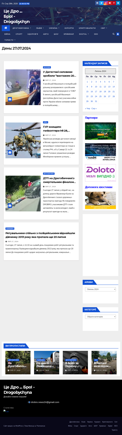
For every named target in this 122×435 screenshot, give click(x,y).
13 (109, 87)
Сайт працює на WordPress (14, 426)
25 (100, 96)
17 (96, 92)
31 (96, 101)
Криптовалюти (87, 28)
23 (92, 96)
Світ (103, 28)
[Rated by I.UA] (6, 411)
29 (87, 101)
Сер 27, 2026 (15, 370)
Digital (83, 34)
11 (100, 87)
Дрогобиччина (21, 28)
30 (92, 101)
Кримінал (69, 34)
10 (96, 87)
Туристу (9, 40)
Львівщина (10, 228)
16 (92, 92)
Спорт (19, 34)
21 (114, 92)
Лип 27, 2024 (50, 80)
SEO (96, 34)
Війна (7, 34)
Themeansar (40, 426)
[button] (113, 34)
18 (100, 92)
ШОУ (56, 34)
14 (114, 87)
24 (96, 96)
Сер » (94, 108)
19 (105, 92)
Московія (47, 67)
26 (105, 96)
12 (105, 87)
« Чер (87, 108)
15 (87, 92)
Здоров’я (33, 34)
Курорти (69, 28)
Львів (39, 28)
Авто (46, 34)
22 (87, 96)
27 (109, 96)
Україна (53, 28)
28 (114, 96)
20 (109, 92)
